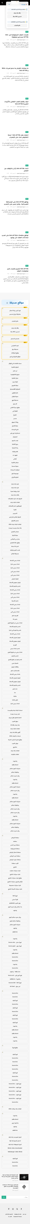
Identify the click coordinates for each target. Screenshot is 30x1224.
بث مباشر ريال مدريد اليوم (15, 907)
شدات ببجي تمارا (15, 564)
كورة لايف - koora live (15, 1083)
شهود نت (15, 455)
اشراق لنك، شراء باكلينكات (15, 498)
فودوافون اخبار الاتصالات (15, 506)
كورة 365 (15, 896)
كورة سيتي (15, 899)
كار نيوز (15, 404)
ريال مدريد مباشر (15, 776)
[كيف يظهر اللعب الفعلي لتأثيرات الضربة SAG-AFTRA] (15, 91)
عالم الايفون (15, 393)
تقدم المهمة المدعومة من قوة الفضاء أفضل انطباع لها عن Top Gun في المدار (10, 1177)
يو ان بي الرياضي (15, 539)
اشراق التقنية (15, 367)
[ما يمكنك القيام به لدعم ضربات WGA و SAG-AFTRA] (15, 58)
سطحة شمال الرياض (15, 852)
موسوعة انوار (15, 473)
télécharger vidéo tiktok (15, 1151)
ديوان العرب (15, 743)
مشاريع (15, 747)
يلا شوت (15, 761)
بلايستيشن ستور (15, 670)
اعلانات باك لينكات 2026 (15, 1109)
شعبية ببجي (15, 663)
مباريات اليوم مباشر (15, 768)
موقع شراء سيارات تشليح (15, 878)
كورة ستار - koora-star (15, 942)
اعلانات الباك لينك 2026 (15, 524)
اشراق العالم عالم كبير (15, 517)
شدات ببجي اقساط (15, 560)
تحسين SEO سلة (15, 331)
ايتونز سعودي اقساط (15, 582)
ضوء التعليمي (15, 345)
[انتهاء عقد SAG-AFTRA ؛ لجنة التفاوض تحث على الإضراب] (15, 125)
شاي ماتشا (15, 700)
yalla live (15, 932)
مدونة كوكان (15, 396)
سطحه (15, 841)
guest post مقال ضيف (15, 717)
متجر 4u (15, 619)
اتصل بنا (10, 1216)
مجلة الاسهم (15, 385)
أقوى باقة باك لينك (15, 732)
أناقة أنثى (15, 411)
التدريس (15, 513)
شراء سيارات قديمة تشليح (15, 889)
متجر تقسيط (15, 601)
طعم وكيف (15, 451)
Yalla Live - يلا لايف (15, 971)
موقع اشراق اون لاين (15, 356)
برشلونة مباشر (15, 772)
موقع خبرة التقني (15, 407)
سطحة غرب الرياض (15, 856)
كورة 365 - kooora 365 (15, 982)
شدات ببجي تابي (15, 571)
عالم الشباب (15, 321)
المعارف (15, 437)
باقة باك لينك (15, 328)
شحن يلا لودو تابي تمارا (15, 630)
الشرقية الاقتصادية (15, 389)
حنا (15, 692)
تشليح (15, 867)
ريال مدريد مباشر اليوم (15, 917)
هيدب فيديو (15, 440)
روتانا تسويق (15, 422)
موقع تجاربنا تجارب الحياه (15, 739)
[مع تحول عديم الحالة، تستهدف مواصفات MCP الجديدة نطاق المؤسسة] (24, 1187)
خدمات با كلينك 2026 (15, 736)
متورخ (15, 415)
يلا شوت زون (15, 1123)
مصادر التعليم (15, 531)
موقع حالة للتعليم (15, 542)
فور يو (15, 645)
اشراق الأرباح (15, 477)
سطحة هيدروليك (15, 848)
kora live (15, 997)
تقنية (27, 31)
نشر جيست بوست (15, 714)
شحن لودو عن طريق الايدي (15, 659)
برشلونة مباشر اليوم (15, 921)
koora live (15, 957)
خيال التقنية (15, 378)
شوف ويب (15, 382)
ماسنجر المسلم (15, 338)
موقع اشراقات (15, 353)
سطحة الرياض (15, 837)
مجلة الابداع (15, 426)
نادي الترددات (15, 429)
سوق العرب (15, 721)
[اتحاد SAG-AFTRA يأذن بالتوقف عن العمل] (15, 158)
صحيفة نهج (15, 400)
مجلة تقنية (15, 535)
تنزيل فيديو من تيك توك (15, 1137)
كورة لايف (15, 1000)
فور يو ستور (15, 615)
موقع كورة (15, 1047)
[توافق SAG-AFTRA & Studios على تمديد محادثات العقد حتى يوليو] (15, 225)
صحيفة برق (15, 349)
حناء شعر (15, 689)
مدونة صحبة (15, 466)
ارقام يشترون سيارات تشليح (15, 881)
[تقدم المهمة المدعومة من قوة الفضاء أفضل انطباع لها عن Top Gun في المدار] (24, 1177)
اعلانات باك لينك (15, 750)
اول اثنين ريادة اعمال (15, 310)
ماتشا (15, 696)
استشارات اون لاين (15, 433)
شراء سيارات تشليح (15, 874)
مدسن (15, 418)
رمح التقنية (15, 444)
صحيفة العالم (15, 553)
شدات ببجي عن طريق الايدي (15, 623)
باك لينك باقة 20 (15, 725)
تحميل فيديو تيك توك (15, 1140)
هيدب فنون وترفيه (15, 550)
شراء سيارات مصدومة (15, 885)
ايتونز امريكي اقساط (15, 637)
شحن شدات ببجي (15, 648)
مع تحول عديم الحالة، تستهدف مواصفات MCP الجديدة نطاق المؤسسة (10, 1186)
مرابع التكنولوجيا (15, 374)
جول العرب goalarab (15, 903)
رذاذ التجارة (15, 448)
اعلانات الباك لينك (15, 502)
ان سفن (15, 371)
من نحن (24, 1214)
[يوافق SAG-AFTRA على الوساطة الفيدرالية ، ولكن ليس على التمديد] (15, 192)
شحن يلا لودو (15, 656)
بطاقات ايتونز (15, 667)
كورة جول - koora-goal (15, 946)
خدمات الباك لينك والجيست (15, 710)
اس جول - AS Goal (15, 986)
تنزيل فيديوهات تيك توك (15, 1144)
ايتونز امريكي (15, 579)
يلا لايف (15, 910)
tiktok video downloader (15, 1148)
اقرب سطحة (15, 863)
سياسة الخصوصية (18, 1216)
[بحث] (2, 2)
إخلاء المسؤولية (17, 1214)
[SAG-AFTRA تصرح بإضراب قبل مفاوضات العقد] (15, 259)
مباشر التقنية (15, 462)
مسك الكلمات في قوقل (15, 363)
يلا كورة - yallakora (15, 979)
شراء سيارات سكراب (15, 870)
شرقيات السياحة (15, 470)
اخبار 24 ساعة (15, 546)
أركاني (15, 459)
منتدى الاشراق (15, 520)
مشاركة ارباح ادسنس (15, 314)
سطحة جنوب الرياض (15, 859)
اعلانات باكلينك (15, 754)
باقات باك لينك (15, 495)
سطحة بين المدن (15, 845)
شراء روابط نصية (15, 491)
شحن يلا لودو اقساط (15, 586)
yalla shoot (15, 765)
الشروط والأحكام (9, 1214)
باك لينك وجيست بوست (15, 528)
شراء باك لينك (15, 484)
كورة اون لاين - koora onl (15, 975)
